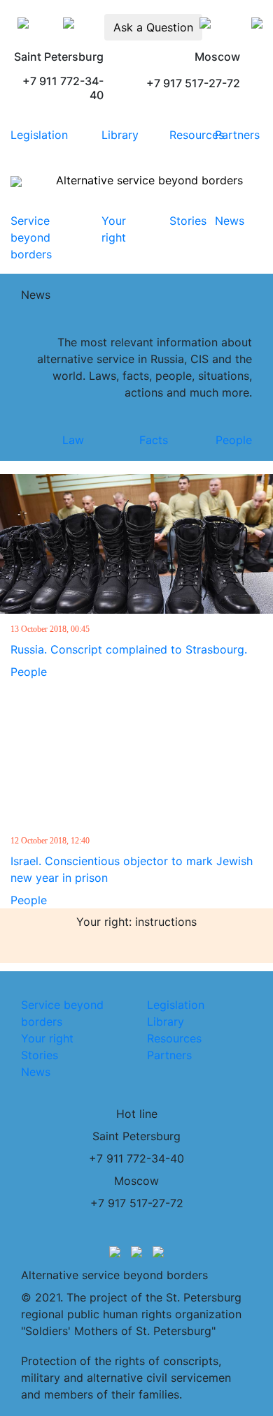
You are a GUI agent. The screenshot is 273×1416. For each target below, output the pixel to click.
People (234, 440)
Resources (196, 135)
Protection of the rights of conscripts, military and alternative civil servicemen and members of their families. (126, 1377)
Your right (47, 1038)
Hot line (137, 1114)
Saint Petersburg (136, 1136)
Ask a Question (153, 27)
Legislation (39, 135)
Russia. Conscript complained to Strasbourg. (128, 649)
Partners (237, 135)
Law (73, 440)
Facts (153, 440)
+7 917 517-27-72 (136, 1203)
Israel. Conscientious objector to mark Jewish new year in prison (131, 869)
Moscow (136, 1181)
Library (120, 135)
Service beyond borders (31, 237)
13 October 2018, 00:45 (50, 629)
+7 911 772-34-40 (136, 1158)
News (229, 221)
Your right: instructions (136, 922)
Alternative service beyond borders (149, 180)
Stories (187, 221)
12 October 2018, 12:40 (50, 841)
